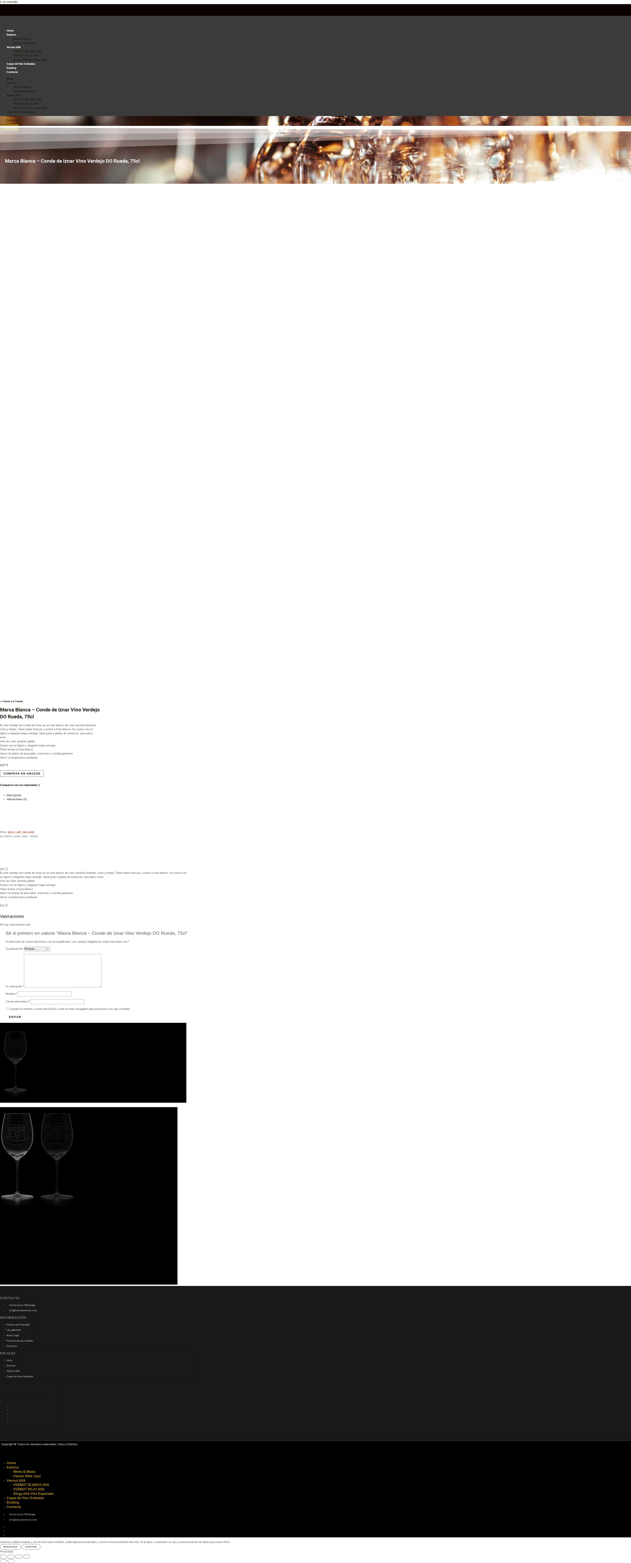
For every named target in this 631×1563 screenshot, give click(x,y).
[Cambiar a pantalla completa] (11, 1556)
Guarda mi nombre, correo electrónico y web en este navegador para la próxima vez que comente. (70, 1009)
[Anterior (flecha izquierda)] (3, 1561)
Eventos (11, 34)
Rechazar (10, 1547)
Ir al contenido (8, 1)
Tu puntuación (15, 948)
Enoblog (11, 68)
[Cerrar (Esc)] (26, 1556)
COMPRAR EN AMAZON (21, 773)
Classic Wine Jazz (24, 43)
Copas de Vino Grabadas (21, 63)
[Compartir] (18, 1556)
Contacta (12, 72)
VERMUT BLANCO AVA (27, 51)
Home (10, 30)
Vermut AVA (14, 47)
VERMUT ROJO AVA (25, 55)
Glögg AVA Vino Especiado (30, 59)
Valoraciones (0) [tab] (17, 799)
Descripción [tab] (14, 795)
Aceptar (31, 1547)
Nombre (11, 993)
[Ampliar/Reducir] (3, 1556)
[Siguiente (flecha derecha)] (11, 1561)
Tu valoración (15, 986)
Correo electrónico (18, 1001)
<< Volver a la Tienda (11, 701)
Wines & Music (22, 38)
